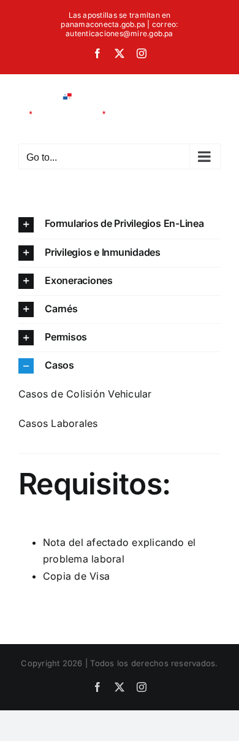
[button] (119, 224)
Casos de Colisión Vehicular (84, 394)
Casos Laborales (58, 423)
